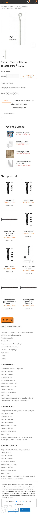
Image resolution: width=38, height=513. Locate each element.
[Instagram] (14, 93)
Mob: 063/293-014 (6, 453)
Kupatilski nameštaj (7, 338)
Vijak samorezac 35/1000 (28, 267)
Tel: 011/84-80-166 (7, 413)
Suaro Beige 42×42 (22, 152)
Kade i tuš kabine (6, 341)
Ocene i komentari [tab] (19, 108)
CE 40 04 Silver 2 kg (22, 132)
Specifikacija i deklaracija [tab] (24, 100)
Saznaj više (13, 510)
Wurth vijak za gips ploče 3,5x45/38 (28, 302)
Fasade (3, 355)
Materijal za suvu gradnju (9, 350)
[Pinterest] (17, 93)
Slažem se (25, 510)
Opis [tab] (6, 100)
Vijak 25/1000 (28, 231)
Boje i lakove (5, 352)
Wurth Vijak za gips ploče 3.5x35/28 (9, 233)
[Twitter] (11, 93)
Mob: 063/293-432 (6, 416)
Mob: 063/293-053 (6, 377)
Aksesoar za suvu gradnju (19, 7)
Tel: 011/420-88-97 (7, 374)
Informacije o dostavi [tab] (19, 104)
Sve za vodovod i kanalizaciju (10, 347)
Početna (4, 7)
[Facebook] (7, 93)
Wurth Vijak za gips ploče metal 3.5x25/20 (9, 302)
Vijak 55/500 (28, 200)
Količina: (3, 76)
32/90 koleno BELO (22, 142)
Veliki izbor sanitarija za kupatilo (11, 335)
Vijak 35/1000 (9, 200)
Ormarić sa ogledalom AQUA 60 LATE (23, 162)
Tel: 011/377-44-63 (7, 371)
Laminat (3, 358)
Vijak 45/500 (9, 266)
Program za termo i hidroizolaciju (11, 344)
